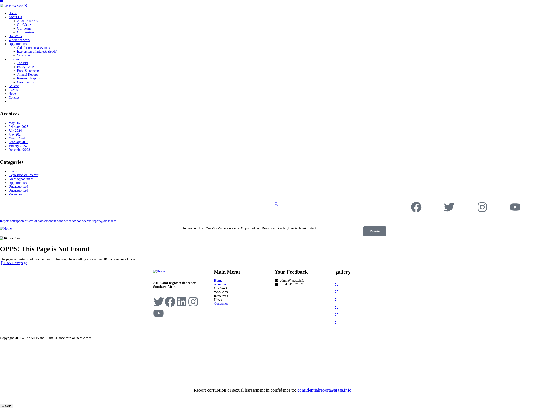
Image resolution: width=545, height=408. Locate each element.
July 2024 (15, 130)
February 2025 (18, 126)
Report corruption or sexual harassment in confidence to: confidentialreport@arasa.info (58, 221)
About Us (196, 228)
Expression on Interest (23, 175)
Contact (310, 228)
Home (186, 228)
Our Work (212, 228)
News (301, 228)
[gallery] (336, 284)
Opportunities (18, 183)
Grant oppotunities (21, 179)
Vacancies (15, 194)
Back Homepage (15, 263)
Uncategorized (18, 186)
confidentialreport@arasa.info (324, 390)
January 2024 (18, 146)
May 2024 (15, 134)
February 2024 (18, 142)
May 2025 (15, 123)
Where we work (230, 228)
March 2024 (17, 138)
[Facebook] (416, 207)
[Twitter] (449, 207)
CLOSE (6, 405)
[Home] (6, 228)
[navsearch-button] (276, 203)
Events (13, 171)
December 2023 (19, 149)
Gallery (283, 228)
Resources (269, 228)
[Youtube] (515, 207)
